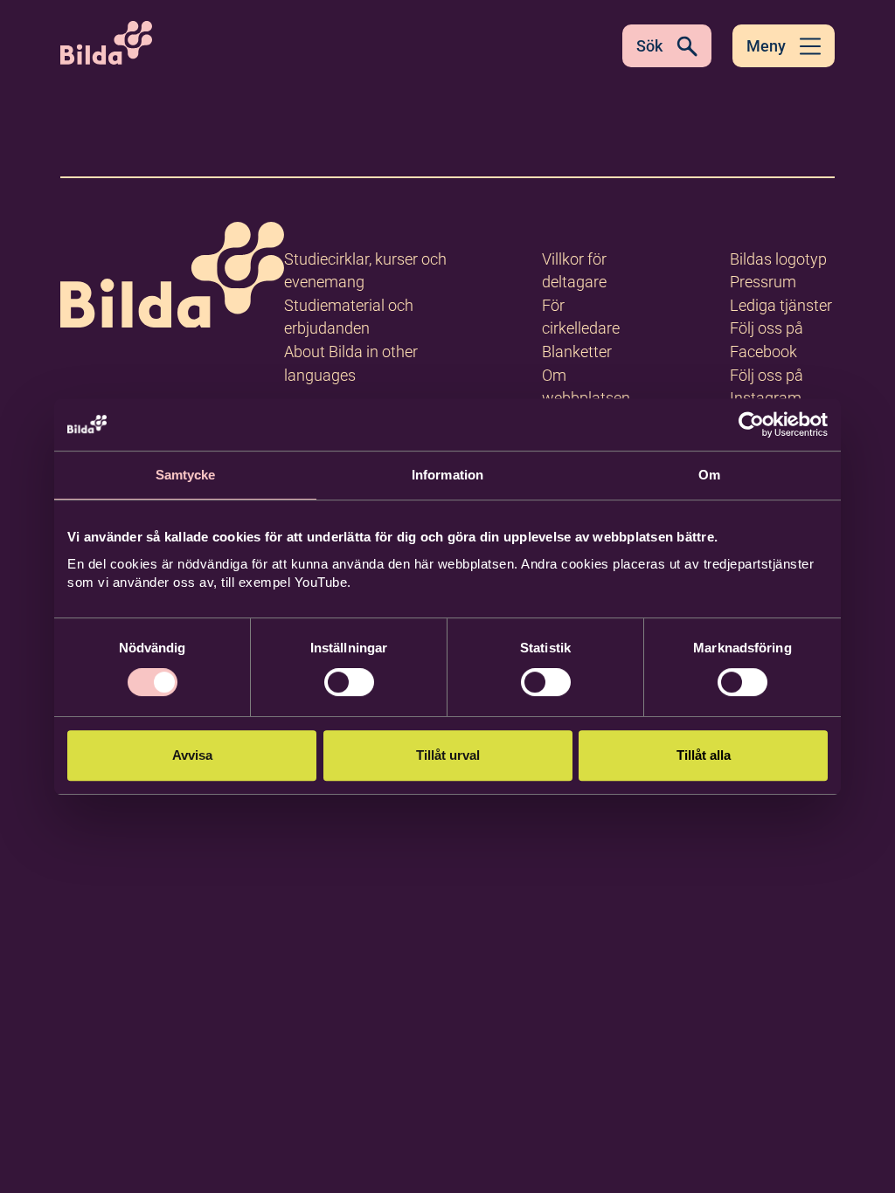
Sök (649, 46)
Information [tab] (447, 474)
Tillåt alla (703, 755)
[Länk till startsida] (172, 278)
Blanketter (577, 351)
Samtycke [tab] (186, 474)
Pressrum (763, 281)
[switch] (349, 682)
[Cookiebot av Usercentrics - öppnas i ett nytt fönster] (751, 424)
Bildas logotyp (778, 259)
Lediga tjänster (781, 305)
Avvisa (192, 755)
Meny (766, 46)
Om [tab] (709, 474)
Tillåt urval (448, 755)
